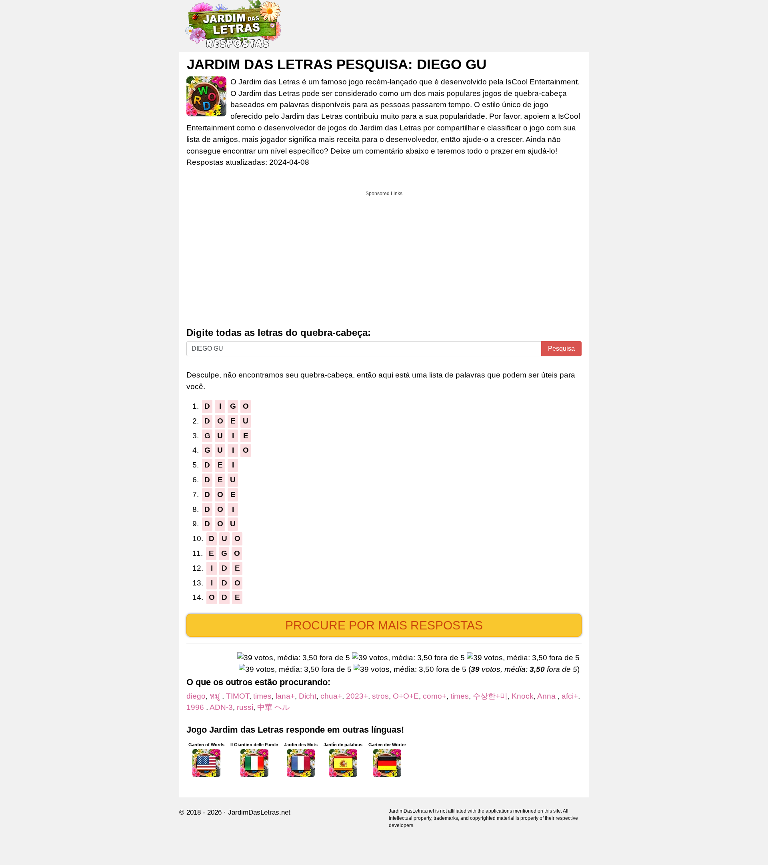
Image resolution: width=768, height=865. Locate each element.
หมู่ (216, 696)
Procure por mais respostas (384, 625)
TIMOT (237, 696)
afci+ (570, 696)
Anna (547, 696)
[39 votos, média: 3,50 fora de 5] (293, 658)
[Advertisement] (384, 256)
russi (245, 707)
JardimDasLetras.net (259, 812)
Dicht (307, 696)
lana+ (285, 696)
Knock (523, 696)
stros (380, 696)
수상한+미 (490, 696)
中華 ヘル (273, 707)
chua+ (331, 696)
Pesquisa (561, 348)
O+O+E (406, 696)
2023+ (357, 696)
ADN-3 (221, 707)
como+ (434, 696)
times (262, 696)
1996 (196, 707)
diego (196, 696)
